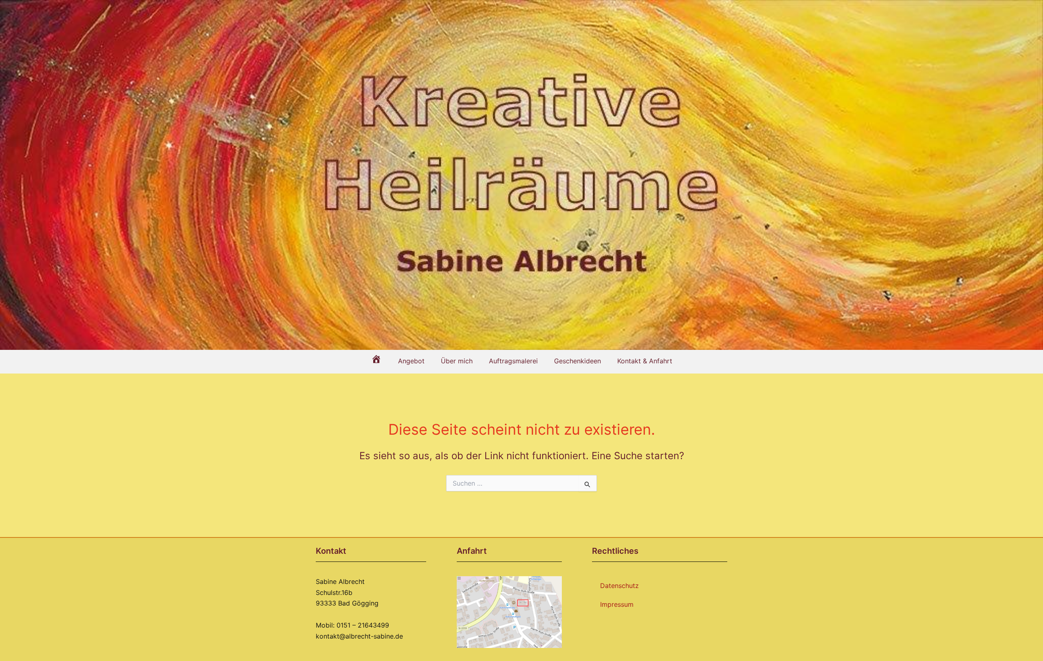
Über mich (457, 361)
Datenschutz (619, 585)
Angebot (411, 361)
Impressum (617, 604)
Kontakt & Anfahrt (644, 361)
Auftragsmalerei (513, 361)
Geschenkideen (577, 361)
